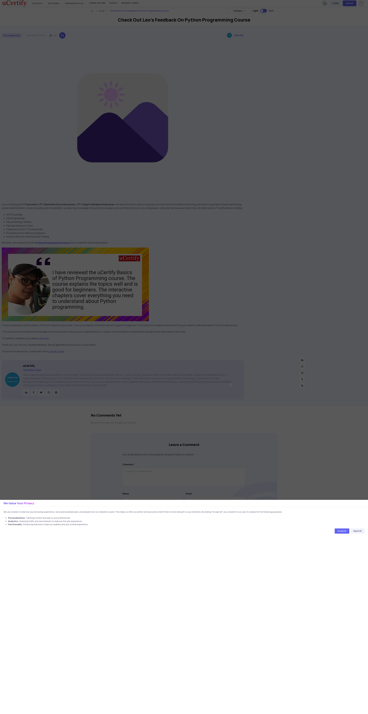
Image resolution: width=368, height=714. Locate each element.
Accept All (342, 531)
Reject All (357, 531)
